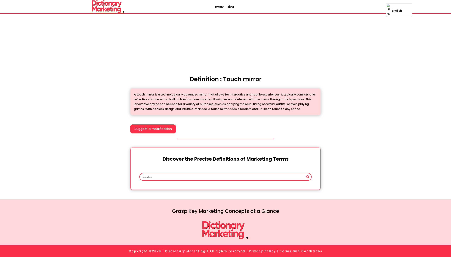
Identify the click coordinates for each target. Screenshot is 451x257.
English (397, 11)
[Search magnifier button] (307, 176)
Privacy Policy (262, 251)
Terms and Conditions (301, 251)
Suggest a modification (153, 129)
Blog (230, 7)
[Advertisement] (225, 40)
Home (219, 7)
